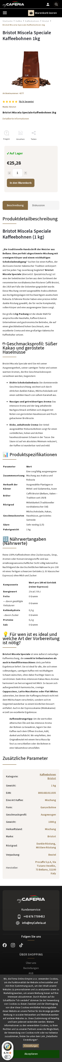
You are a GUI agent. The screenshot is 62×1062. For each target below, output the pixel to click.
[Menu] (4, 12)
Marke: (9, 106)
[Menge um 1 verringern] (9, 173)
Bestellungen (31, 968)
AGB (31, 973)
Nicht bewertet (26, 102)
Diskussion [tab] (38, 205)
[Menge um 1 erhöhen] (25, 173)
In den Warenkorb (21, 182)
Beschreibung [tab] (15, 205)
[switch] (7, 1057)
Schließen (46, 145)
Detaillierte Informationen (16, 118)
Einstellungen (31, 1046)
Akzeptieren (31, 1054)
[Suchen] (56, 4)
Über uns (31, 963)
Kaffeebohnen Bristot (48, 776)
